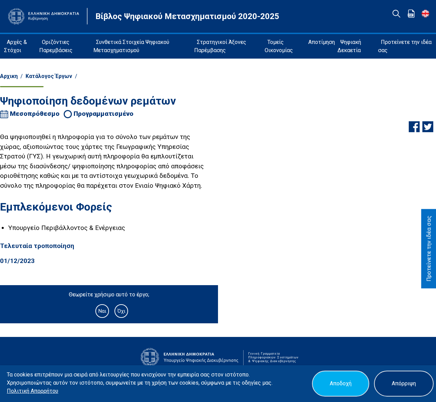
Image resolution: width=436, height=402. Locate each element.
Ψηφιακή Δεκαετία (349, 46)
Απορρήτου (44, 391)
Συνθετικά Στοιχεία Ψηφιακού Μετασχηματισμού (131, 46)
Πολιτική (19, 391)
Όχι (121, 311)
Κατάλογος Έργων (49, 76)
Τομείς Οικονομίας (279, 46)
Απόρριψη (404, 383)
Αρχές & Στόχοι (15, 46)
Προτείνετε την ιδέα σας (405, 46)
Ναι (102, 311)
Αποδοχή (341, 383)
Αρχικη (9, 76)
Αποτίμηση (321, 42)
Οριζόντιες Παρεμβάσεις (56, 46)
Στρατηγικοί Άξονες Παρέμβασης (220, 46)
